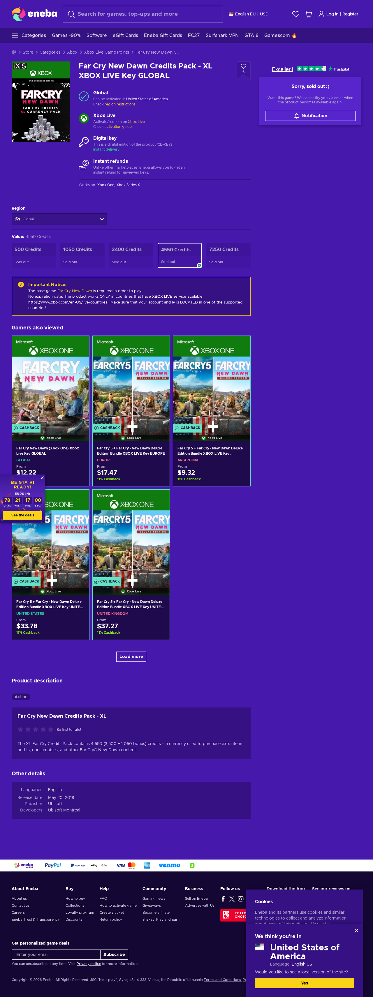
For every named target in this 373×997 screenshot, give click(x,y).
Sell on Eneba (196, 898)
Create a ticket (112, 912)
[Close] (356, 930)
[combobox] (143, 14)
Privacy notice (89, 964)
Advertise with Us (199, 905)
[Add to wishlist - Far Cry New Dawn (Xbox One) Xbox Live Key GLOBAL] (79, 345)
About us (19, 898)
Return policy (111, 919)
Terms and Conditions (222, 980)
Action (21, 697)
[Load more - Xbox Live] (84, 119)
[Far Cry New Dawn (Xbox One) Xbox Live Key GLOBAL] (50, 381)
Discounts (74, 919)
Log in (332, 14)
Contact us (20, 905)
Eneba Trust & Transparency (36, 919)
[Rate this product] (37, 729)
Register (350, 14)
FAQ (103, 898)
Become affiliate (156, 912)
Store (28, 52)
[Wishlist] (295, 14)
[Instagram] (241, 898)
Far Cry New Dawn (74, 291)
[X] (232, 898)
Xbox (72, 52)
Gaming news (153, 898)
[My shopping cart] (308, 14)
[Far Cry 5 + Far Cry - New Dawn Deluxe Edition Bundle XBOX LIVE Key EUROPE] (131, 381)
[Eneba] (34, 14)
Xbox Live (136, 121)
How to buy (75, 898)
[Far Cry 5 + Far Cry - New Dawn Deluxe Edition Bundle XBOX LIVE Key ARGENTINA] (211, 381)
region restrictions (120, 104)
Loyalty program (80, 912)
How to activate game (118, 905)
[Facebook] (223, 898)
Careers (18, 912)
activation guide (118, 126)
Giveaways (151, 905)
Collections (75, 905)
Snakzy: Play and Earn (161, 919)
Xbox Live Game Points (106, 52)
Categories (50, 52)
